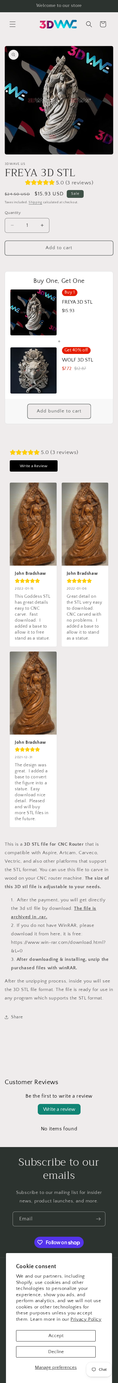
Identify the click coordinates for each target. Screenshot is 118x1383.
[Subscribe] (98, 1219)
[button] (13, 24)
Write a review (59, 1109)
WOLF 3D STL (77, 360)
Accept (56, 1335)
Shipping (35, 202)
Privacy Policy (85, 1319)
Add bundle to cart (59, 411)
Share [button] (17, 1017)
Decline (56, 1351)
